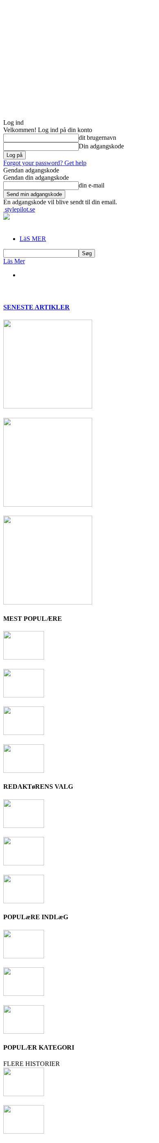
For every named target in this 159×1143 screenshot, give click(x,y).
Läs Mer (14, 261)
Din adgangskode (101, 146)
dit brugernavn (97, 137)
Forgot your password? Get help (44, 162)
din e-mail (91, 185)
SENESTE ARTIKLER (36, 307)
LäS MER (33, 238)
